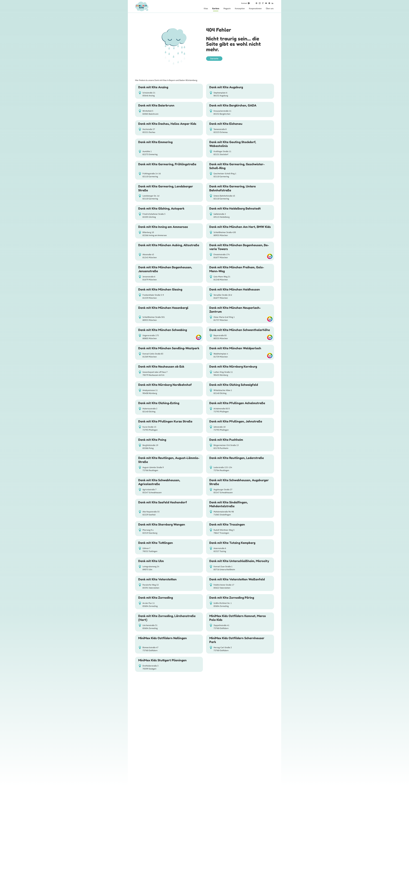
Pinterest (256, 3)
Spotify (269, 3)
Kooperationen (255, 8)
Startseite (214, 58)
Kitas (206, 8)
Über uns (270, 8)
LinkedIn (272, 3)
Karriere (215, 8)
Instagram (259, 3)
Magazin (227, 8)
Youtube (266, 3)
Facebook (262, 3)
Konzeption (240, 8)
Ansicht (169, 91)
